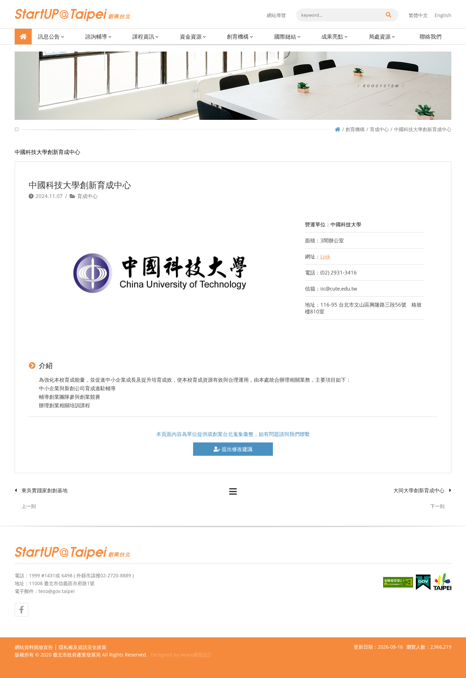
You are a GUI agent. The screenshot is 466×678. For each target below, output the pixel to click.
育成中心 (379, 129)
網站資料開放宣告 (34, 647)
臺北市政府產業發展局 (77, 654)
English (443, 15)
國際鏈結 (285, 36)
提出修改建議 (237, 449)
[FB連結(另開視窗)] (21, 610)
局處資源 (380, 36)
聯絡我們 (430, 36)
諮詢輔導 (96, 36)
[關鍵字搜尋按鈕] (388, 15)
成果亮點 (332, 36)
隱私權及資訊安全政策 (82, 647)
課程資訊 (143, 36)
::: (17, 2)
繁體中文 (418, 15)
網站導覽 (276, 15)
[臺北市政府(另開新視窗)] (442, 582)
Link (325, 256)
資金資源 (191, 36)
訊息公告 (49, 36)
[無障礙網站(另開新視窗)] (398, 582)
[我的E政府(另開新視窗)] (423, 582)
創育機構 (238, 36)
